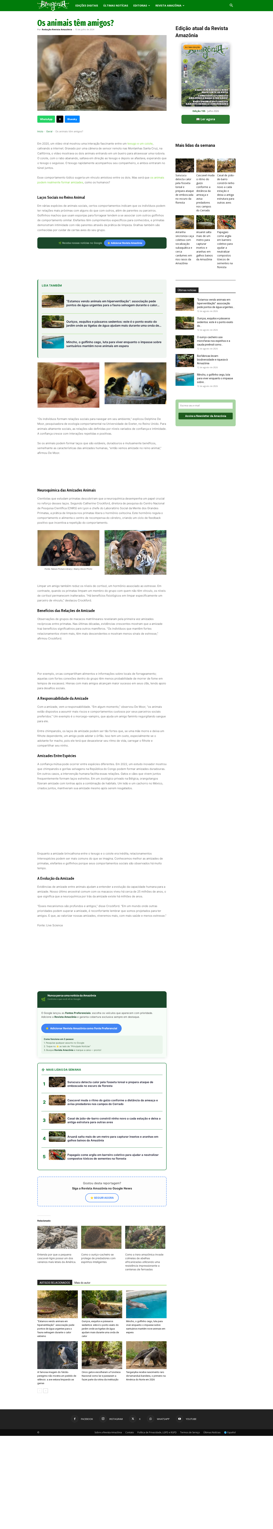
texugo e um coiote (140, 143)
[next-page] (45, 1327)
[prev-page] (39, 1327)
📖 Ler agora (205, 119)
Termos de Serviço (190, 1369)
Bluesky (72, 119)
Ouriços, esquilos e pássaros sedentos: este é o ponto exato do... (215, 322)
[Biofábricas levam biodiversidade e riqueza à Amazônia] (185, 360)
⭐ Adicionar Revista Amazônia (124, 243)
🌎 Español (230, 1369)
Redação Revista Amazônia (57, 29)
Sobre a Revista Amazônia (108, 1369)
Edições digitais (86, 5)
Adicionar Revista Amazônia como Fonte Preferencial (83, 965)
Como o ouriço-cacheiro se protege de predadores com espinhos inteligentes (98, 1195)
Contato (129, 1369)
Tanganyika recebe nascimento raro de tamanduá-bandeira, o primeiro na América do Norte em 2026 (146, 1313)
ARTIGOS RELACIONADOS (55, 1219)
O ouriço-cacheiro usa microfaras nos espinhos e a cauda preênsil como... (213, 341)
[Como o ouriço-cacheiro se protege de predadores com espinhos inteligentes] (101, 1174)
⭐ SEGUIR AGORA (102, 1134)
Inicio (40, 131)
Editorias (140, 5)
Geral (49, 131)
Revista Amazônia (168, 5)
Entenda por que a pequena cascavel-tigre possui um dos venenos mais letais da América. (56, 1195)
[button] (231, 6)
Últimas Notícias (115, 5)
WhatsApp (46, 119)
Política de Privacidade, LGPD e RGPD (157, 1369)
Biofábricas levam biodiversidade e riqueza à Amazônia (212, 359)
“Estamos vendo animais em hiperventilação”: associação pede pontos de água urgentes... (216, 303)
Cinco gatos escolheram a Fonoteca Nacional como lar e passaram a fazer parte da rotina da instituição (101, 1313)
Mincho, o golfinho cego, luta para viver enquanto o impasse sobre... (215, 378)
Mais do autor (82, 1219)
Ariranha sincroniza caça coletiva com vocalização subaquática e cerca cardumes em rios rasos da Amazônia (185, 247)
